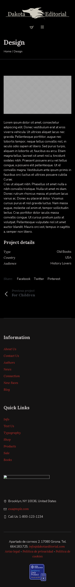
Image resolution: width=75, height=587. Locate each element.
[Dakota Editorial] (37, 13)
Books (8, 460)
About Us (10, 349)
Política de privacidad (38, 551)
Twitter (39, 279)
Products (10, 446)
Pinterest (54, 279)
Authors (9, 363)
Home (7, 51)
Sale (6, 453)
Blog (7, 390)
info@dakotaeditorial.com (47, 546)
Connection (12, 376)
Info (6, 419)
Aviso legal (12, 551)
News (7, 369)
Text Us (9, 426)
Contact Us (11, 356)
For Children (23, 295)
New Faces (11, 383)
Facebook (23, 279)
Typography (12, 433)
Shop (7, 440)
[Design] (37, 95)
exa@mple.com (18, 509)
